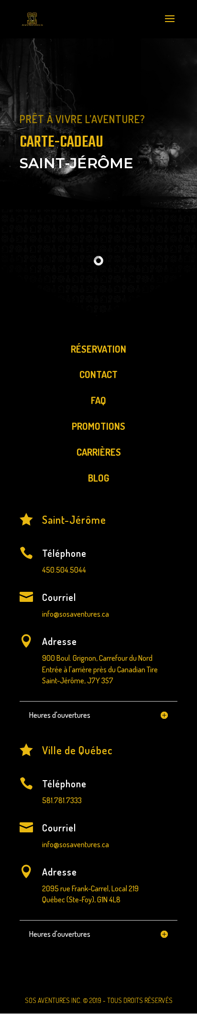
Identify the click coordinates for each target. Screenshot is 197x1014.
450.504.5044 (64, 570)
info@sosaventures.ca (75, 614)
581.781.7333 (62, 800)
